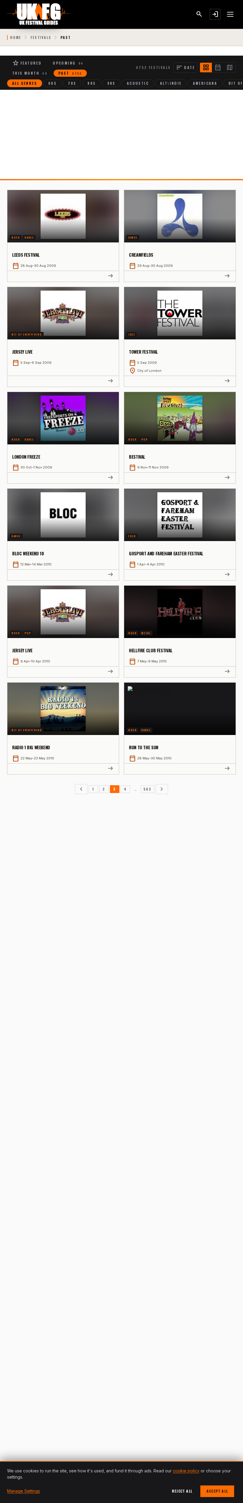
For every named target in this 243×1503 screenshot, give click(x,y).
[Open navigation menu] (230, 14)
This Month (29, 73)
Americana (205, 83)
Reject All (182, 1490)
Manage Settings (23, 1490)
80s (91, 83)
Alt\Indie (171, 83)
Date (185, 67)
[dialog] (121, 1482)
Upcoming (68, 62)
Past (70, 73)
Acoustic (138, 83)
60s (52, 83)
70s (72, 83)
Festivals (41, 37)
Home (15, 37)
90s (111, 83)
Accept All (217, 1490)
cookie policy (186, 1470)
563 (147, 789)
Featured (26, 63)
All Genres (24, 83)
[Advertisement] (121, 134)
